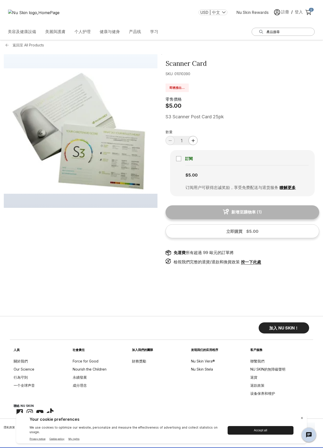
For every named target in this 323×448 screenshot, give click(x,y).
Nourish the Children (89, 369)
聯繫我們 (257, 361)
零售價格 (174, 99)
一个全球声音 (24, 385)
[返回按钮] (8, 45)
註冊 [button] (285, 11)
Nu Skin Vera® (203, 361)
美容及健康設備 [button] (22, 31)
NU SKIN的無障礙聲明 (267, 369)
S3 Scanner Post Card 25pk (195, 116)
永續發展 (80, 377)
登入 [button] (299, 11)
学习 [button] (154, 31)
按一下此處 (251, 261)
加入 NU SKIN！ (284, 327)
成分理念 (80, 385)
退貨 (253, 377)
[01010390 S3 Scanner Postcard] (80, 131)
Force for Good (85, 361)
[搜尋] (261, 32)
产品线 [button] (135, 31)
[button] (284, 327)
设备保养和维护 (262, 393)
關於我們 (21, 361)
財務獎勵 (139, 361)
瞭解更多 (288, 187)
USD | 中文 (210, 12)
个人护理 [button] (82, 31)
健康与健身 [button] (110, 31)
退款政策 (257, 385)
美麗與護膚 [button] (55, 31)
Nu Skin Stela (202, 369)
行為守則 (21, 377)
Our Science (24, 369)
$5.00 (173, 105)
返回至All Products (28, 45)
